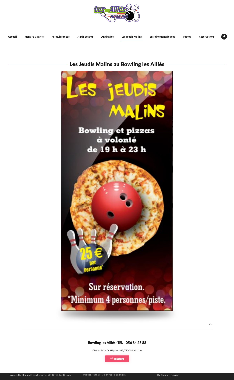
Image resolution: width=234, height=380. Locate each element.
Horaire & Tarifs (34, 36)
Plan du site (120, 374)
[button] (210, 324)
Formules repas (61, 36)
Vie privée (107, 374)
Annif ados (107, 36)
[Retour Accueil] (117, 13)
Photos (187, 36)
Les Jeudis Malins (132, 36)
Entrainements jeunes (162, 36)
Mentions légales (91, 374)
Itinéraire (119, 358)
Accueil (12, 36)
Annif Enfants (85, 36)
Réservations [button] (206, 36)
